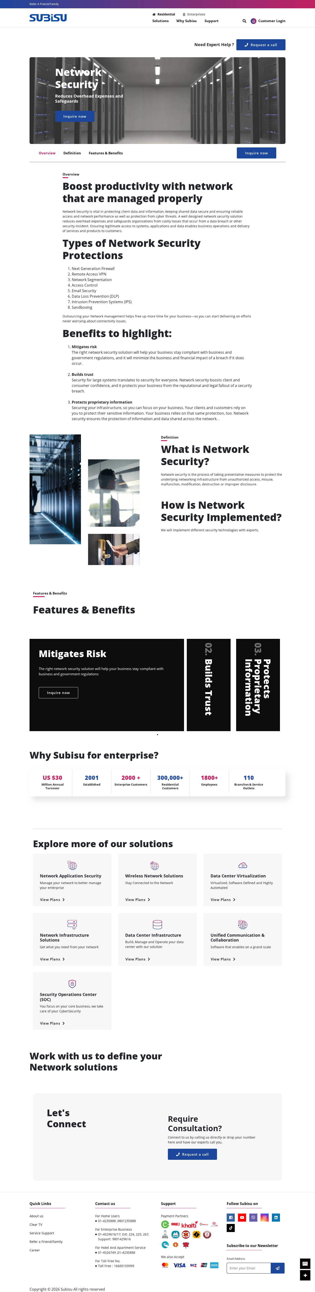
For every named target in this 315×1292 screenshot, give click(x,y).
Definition (72, 153)
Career (35, 1250)
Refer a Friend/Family (46, 1241)
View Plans (50, 899)
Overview (47, 153)
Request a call (263, 44)
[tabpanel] (157, 685)
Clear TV (36, 1224)
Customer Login (271, 20)
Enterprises (196, 14)
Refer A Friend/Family (44, 4)
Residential (166, 14)
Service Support (42, 1233)
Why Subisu (186, 20)
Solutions (160, 20)
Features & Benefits (106, 153)
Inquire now (74, 116)
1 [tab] (157, 734)
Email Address (236, 1259)
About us (36, 1216)
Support (212, 20)
